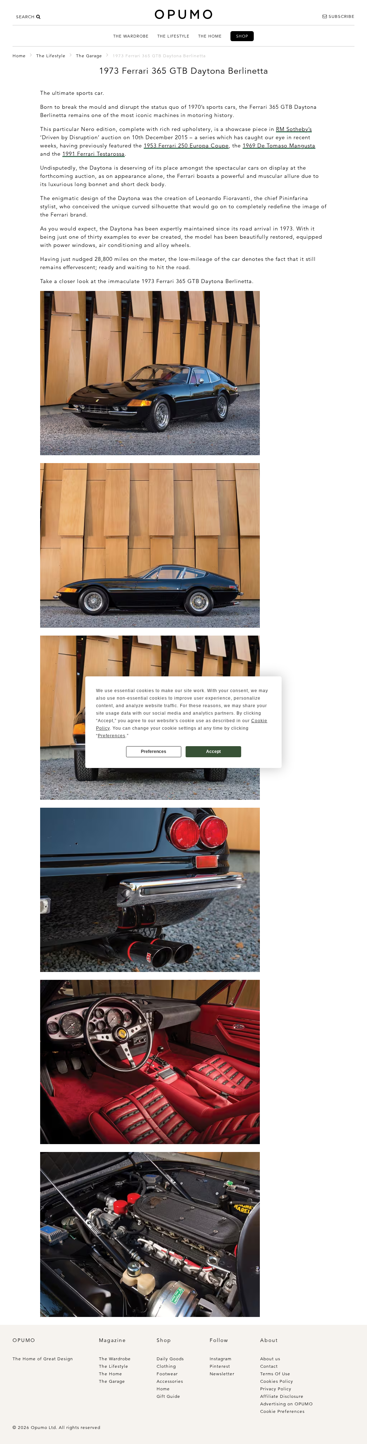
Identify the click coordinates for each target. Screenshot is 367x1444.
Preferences (153, 751)
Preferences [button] (111, 735)
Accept (213, 751)
